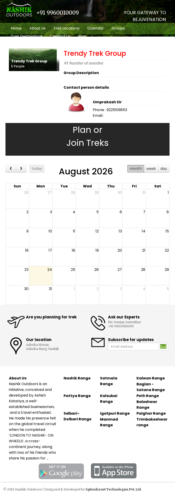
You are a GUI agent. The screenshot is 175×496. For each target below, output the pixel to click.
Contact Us (60, 36)
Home (16, 28)
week (151, 168)
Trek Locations (66, 28)
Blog (82, 36)
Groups (118, 28)
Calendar (95, 28)
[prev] (10, 169)
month (136, 168)
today (37, 168)
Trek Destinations (26, 36)
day (163, 168)
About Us (37, 28)
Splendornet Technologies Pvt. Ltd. (114, 489)
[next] (21, 169)
